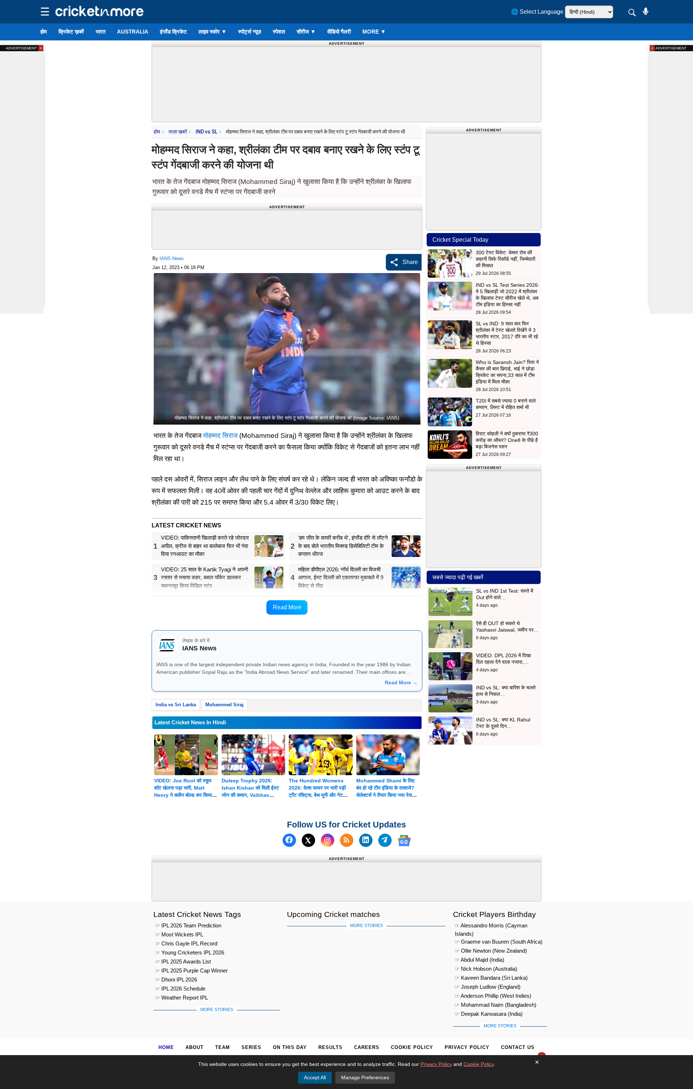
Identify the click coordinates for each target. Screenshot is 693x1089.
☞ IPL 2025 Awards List (183, 961)
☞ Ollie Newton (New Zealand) (491, 951)
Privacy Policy (467, 1047)
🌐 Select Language (537, 12)
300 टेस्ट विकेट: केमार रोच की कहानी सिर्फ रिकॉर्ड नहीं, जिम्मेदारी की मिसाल (505, 259)
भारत (100, 31)
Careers (366, 1047)
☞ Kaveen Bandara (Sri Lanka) (491, 978)
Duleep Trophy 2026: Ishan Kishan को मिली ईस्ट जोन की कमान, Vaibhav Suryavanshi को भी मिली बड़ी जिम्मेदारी (252, 795)
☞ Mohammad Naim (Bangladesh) (495, 1005)
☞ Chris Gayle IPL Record (186, 943)
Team (222, 1047)
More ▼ (374, 31)
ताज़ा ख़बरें (178, 132)
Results (330, 1047)
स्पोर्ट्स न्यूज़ (249, 31)
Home (166, 1047)
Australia (132, 31)
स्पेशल (279, 31)
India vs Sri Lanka (176, 704)
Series (251, 1047)
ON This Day (290, 1047)
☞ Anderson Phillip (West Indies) (493, 996)
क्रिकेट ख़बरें (71, 31)
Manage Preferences (365, 1077)
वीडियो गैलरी (339, 31)
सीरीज (306, 31)
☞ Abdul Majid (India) (479, 960)
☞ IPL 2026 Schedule (180, 988)
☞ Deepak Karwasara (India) (489, 1014)
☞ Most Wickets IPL (179, 934)
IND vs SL (206, 132)
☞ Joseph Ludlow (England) (487, 987)
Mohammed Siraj (224, 704)
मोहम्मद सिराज (220, 435)
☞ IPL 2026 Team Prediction (188, 925)
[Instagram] (327, 840)
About (195, 1047)
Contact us (518, 1047)
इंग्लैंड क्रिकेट (173, 31)
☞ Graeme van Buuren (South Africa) (498, 942)
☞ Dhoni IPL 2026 (176, 979)
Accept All (315, 1077)
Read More (287, 607)
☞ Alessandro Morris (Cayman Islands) (491, 926)
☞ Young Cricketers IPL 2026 (189, 952)
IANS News (172, 258)
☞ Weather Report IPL (181, 997)
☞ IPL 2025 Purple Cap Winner (191, 970)
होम (43, 31)
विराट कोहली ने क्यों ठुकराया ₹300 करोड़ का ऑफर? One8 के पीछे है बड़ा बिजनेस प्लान (507, 440)
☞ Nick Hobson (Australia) (486, 969)
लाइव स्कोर (213, 31)
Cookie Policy (412, 1047)
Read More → (401, 682)
